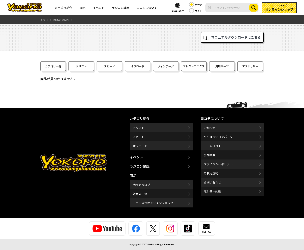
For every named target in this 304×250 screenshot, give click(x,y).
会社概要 (209, 155)
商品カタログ (141, 185)
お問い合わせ (212, 182)
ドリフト (81, 66)
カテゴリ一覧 (53, 66)
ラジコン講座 (120, 8)
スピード (109, 66)
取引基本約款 (212, 191)
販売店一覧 (140, 194)
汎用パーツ (222, 66)
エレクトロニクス (194, 66)
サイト (198, 10)
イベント (98, 8)
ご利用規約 (211, 173)
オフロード (137, 66)
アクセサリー (250, 66)
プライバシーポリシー (218, 164)
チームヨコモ (212, 146)
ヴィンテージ (166, 66)
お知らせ (209, 128)
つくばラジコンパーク (218, 137)
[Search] (253, 8)
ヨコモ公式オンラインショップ (153, 203)
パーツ (198, 4)
